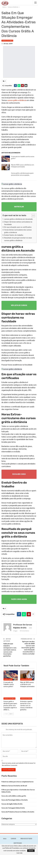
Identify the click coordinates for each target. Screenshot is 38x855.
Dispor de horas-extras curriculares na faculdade (18, 223)
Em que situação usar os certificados (17, 227)
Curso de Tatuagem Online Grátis (13, 808)
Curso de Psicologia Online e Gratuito (14, 800)
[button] (32, 216)
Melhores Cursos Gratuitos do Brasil (14, 786)
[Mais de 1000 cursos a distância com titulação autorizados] (5, 167)
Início (4, 839)
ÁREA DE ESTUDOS (26, 839)
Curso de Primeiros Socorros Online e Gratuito (17, 812)
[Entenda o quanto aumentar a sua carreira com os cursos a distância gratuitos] (27, 694)
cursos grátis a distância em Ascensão (18, 219)
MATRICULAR (19, 207)
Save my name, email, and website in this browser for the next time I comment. (19, 764)
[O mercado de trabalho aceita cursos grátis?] (5, 159)
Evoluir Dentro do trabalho (13, 235)
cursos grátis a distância (16, 100)
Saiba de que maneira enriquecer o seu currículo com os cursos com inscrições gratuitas (9, 650)
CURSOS (13, 839)
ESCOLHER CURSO (19, 474)
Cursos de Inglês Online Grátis (11, 804)
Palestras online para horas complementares (17, 782)
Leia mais (19, 853)
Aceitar (31, 850)
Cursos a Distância (7, 40)
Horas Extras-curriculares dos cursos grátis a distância (18, 231)
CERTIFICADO (18, 843)
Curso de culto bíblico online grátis (13, 796)
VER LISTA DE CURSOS (19, 305)
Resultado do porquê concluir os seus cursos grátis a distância (18, 239)
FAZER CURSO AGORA (19, 599)
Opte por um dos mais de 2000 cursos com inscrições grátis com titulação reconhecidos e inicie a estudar (28, 648)
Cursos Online (8, 679)
